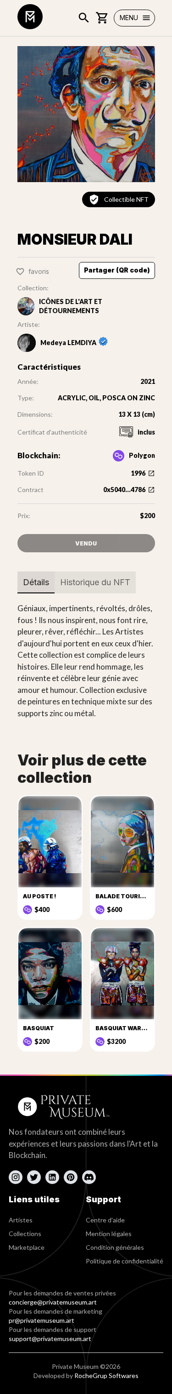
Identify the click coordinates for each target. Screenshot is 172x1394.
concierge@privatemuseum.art (53, 1302)
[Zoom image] (86, 114)
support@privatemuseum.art (50, 1338)
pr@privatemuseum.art (41, 1320)
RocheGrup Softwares (106, 1375)
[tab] (36, 582)
